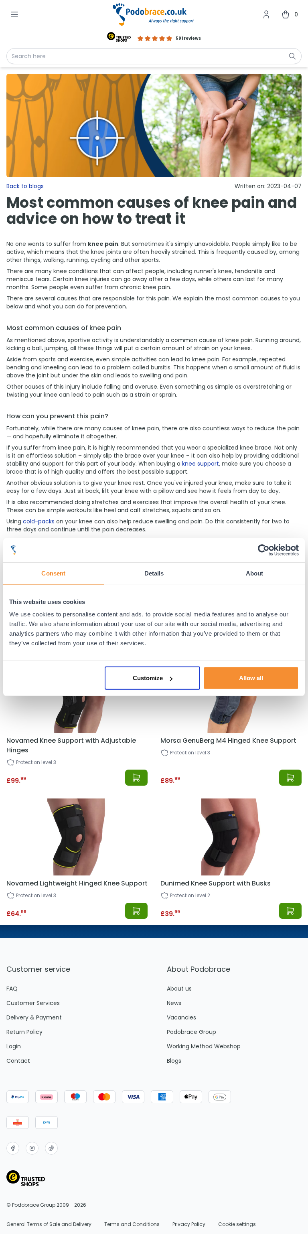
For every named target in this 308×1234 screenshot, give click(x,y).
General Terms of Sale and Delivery (48, 1224)
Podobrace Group (191, 1032)
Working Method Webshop (204, 1046)
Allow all (251, 678)
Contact (18, 1061)
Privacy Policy (188, 1224)
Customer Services (33, 1003)
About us (179, 989)
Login (13, 1046)
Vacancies (181, 1017)
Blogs (174, 1061)
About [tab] (254, 572)
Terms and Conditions (132, 1224)
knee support (200, 464)
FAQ (12, 989)
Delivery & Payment (34, 1017)
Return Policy (24, 1032)
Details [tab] (154, 572)
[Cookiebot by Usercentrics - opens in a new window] (264, 550)
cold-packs (39, 521)
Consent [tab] (53, 572)
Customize (148, 678)
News (174, 1003)
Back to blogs (25, 186)
